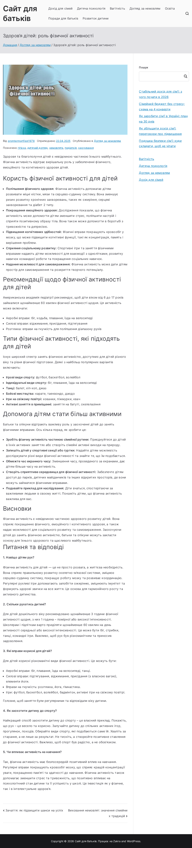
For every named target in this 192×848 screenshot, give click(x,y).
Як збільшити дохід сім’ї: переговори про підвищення (160, 131)
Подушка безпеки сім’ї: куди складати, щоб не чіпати (160, 143)
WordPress (133, 841)
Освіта (170, 8)
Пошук (143, 67)
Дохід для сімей (60, 8)
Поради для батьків (63, 18)
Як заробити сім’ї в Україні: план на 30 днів (163, 118)
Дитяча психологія (91, 8)
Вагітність (117, 8)
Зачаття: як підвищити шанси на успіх (34, 810)
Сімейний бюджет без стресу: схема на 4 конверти (161, 106)
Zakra (117, 841)
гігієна (22, 147)
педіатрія (70, 147)
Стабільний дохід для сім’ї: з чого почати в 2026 (160, 94)
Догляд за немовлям (145, 8)
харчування (86, 147)
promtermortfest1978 (21, 140)
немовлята (56, 147)
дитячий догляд (37, 147)
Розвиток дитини (96, 18)
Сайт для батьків (86, 841)
